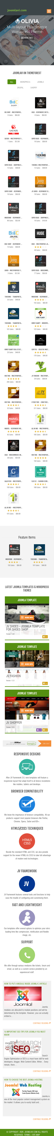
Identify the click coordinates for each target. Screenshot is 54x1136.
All (11, 81)
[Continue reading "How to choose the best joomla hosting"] (23, 1096)
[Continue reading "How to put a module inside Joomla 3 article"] (23, 1006)
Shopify (33, 87)
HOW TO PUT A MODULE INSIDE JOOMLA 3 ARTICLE (25, 983)
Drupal (20, 87)
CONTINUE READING (41, 1023)
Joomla (40, 81)
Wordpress (25, 81)
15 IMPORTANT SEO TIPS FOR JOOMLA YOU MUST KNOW (24, 1033)
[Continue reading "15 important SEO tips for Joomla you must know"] (23, 1055)
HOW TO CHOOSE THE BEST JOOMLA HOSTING (23, 1079)
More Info (29, 617)
